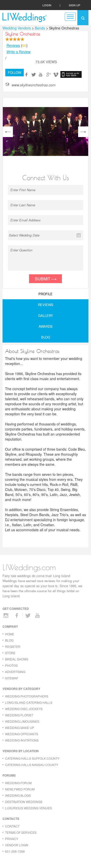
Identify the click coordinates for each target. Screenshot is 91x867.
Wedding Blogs (18, 795)
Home (9, 634)
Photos (11, 665)
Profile (45, 293)
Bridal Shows (16, 659)
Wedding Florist (19, 715)
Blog (45, 337)
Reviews (13, 45)
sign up (74, 5)
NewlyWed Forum (20, 789)
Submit (43, 279)
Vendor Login (16, 845)
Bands (40, 27)
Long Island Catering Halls (28, 702)
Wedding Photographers (26, 696)
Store (10, 653)
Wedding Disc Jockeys (24, 709)
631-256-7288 (15, 851)
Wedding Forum (18, 783)
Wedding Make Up (19, 727)
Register (12, 646)
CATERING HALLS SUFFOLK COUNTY (32, 758)
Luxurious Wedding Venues (28, 808)
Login (46, 5)
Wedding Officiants (21, 734)
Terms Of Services (21, 832)
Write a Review (19, 51)
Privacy (11, 839)
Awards (46, 326)
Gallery (45, 315)
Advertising (15, 672)
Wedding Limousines (22, 721)
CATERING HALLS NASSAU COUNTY (31, 764)
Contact (12, 826)
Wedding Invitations (22, 740)
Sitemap (11, 678)
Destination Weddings (23, 801)
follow (14, 72)
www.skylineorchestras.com (34, 85)
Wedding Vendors (17, 27)
